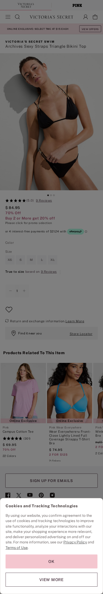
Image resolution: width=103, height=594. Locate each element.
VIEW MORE (51, 579)
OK (51, 561)
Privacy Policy (75, 542)
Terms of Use (17, 548)
